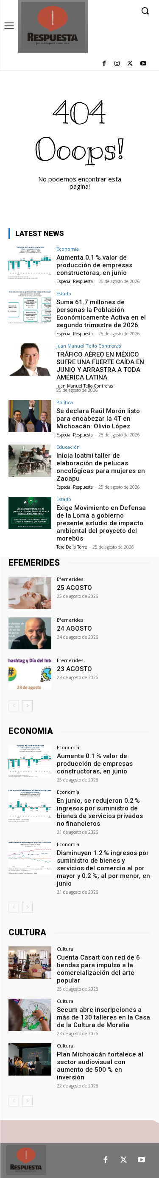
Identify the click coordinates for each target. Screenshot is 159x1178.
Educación (68, 447)
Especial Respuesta (74, 281)
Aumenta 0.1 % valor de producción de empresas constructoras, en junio (94, 265)
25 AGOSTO (74, 588)
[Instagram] (117, 64)
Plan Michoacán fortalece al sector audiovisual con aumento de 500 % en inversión (100, 1066)
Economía (67, 248)
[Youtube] (143, 64)
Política (64, 402)
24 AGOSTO (74, 628)
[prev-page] (13, 705)
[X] (130, 64)
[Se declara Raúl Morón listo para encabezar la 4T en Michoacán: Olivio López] (29, 416)
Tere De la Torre (71, 547)
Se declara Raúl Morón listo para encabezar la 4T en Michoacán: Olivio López (98, 418)
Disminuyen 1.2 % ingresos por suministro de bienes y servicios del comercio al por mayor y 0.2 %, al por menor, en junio (103, 868)
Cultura (65, 948)
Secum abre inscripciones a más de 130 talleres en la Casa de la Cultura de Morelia (103, 1017)
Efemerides (70, 579)
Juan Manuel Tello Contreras (88, 345)
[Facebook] (104, 64)
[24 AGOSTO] (29, 633)
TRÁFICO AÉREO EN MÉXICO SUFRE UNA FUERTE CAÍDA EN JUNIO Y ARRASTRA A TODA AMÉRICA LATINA (100, 366)
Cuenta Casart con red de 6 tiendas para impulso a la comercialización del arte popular (98, 969)
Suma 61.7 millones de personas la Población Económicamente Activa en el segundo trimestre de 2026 (101, 313)
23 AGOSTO (74, 669)
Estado (63, 293)
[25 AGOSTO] (29, 593)
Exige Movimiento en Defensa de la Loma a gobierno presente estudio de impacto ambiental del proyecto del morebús (101, 523)
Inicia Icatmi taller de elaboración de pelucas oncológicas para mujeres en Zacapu (100, 467)
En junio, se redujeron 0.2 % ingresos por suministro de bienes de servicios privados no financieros (100, 812)
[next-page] (27, 705)
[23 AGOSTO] (29, 674)
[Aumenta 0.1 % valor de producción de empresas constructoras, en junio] (29, 262)
